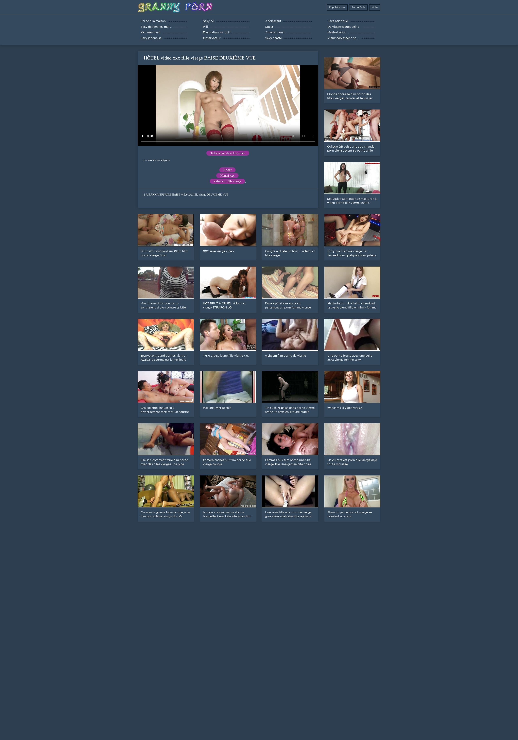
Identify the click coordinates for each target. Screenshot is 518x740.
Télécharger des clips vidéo (227, 153)
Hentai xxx (227, 175)
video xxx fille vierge (227, 181)
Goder (227, 170)
